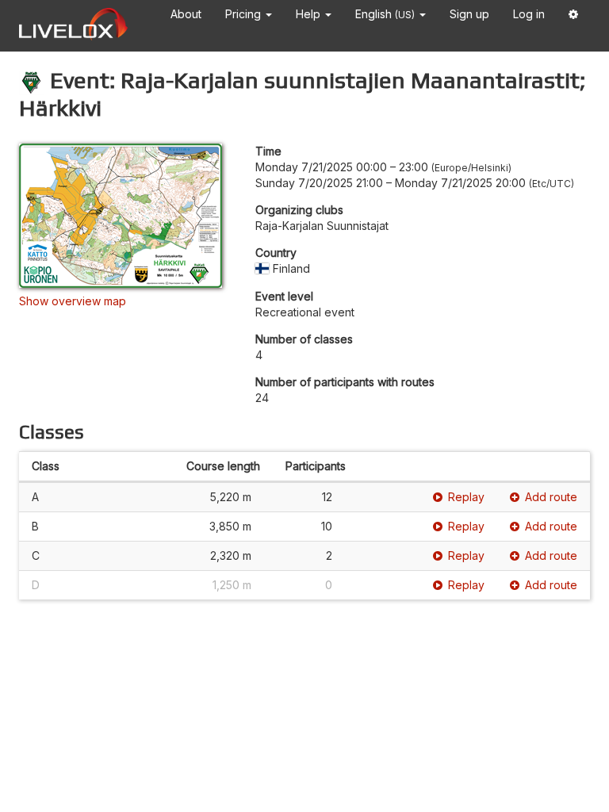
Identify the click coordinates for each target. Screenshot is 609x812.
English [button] (385, 14)
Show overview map (72, 301)
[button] (573, 17)
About (185, 14)
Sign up (469, 14)
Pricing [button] (244, 14)
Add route (551, 497)
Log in (529, 14)
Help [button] (310, 14)
